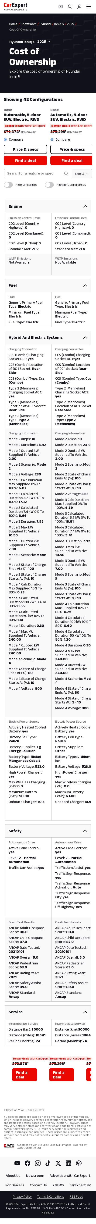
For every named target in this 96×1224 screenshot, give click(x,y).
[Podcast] (79, 1163)
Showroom (28, 24)
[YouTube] (17, 1163)
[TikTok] (48, 1163)
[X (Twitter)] (58, 1163)
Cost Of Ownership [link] (22, 29)
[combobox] (42, 41)
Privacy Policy (22, 1196)
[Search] (70, 6)
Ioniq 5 (59, 24)
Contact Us (38, 1185)
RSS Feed (76, 1196)
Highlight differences (71, 184)
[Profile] (79, 6)
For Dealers (14, 1185)
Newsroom (35, 1176)
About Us (13, 1176)
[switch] (8, 185)
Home (13, 24)
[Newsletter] (60, 6)
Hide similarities (26, 184)
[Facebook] (27, 1163)
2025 (70, 24)
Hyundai (45, 24)
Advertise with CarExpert (70, 1176)
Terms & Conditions (50, 1196)
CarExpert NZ (80, 1185)
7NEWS (58, 1185)
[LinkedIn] (68, 1163)
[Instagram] (38, 1163)
